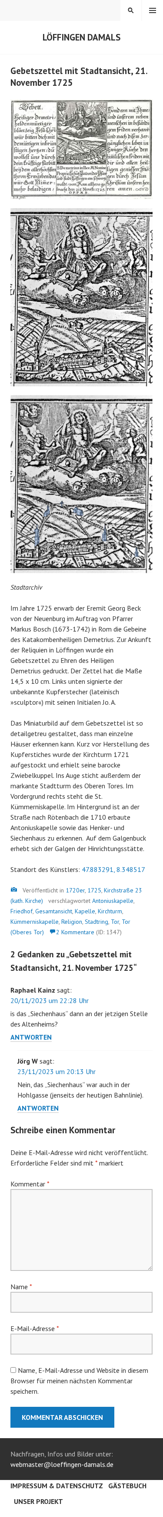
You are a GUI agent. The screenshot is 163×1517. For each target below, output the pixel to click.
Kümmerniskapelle (34, 922)
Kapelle (85, 911)
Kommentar (29, 1183)
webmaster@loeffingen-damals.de (61, 1464)
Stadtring (96, 922)
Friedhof (21, 911)
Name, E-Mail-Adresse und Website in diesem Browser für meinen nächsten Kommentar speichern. (79, 1380)
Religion (71, 922)
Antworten (31, 1037)
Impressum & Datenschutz (56, 1485)
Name (21, 1286)
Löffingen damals (81, 37)
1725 (94, 890)
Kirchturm (110, 911)
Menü (152, 10)
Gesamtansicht (53, 911)
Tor (115, 922)
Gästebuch (127, 1485)
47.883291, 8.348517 (113, 869)
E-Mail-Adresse (34, 1328)
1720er (75, 890)
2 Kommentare (75, 932)
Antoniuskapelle (112, 901)
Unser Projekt (38, 1501)
